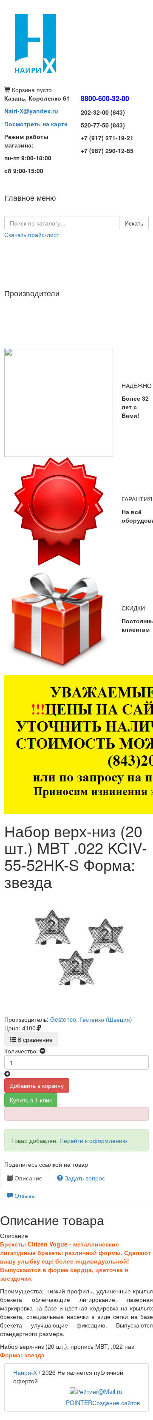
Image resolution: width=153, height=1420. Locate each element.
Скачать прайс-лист (31, 234)
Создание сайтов (103, 1402)
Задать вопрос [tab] (84, 1178)
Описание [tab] (27, 1178)
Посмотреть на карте (36, 123)
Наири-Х (25, 1372)
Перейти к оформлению (93, 1140)
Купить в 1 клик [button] (31, 1100)
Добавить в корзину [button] (37, 1085)
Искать (134, 223)
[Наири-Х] (76, 42)
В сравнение (34, 1039)
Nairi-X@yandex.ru (31, 111)
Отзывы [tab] (24, 1195)
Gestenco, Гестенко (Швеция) (91, 1019)
